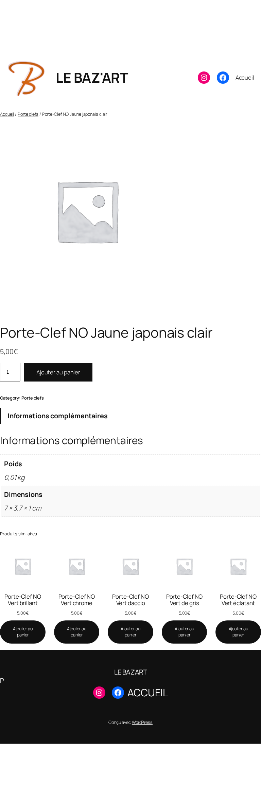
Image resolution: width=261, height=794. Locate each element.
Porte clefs (28, 114)
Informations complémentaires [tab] (57, 415)
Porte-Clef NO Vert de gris (184, 599)
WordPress (142, 722)
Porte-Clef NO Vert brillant (22, 599)
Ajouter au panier (58, 372)
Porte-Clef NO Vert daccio (130, 599)
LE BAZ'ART (92, 77)
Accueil (7, 114)
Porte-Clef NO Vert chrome (76, 599)
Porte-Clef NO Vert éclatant (238, 599)
